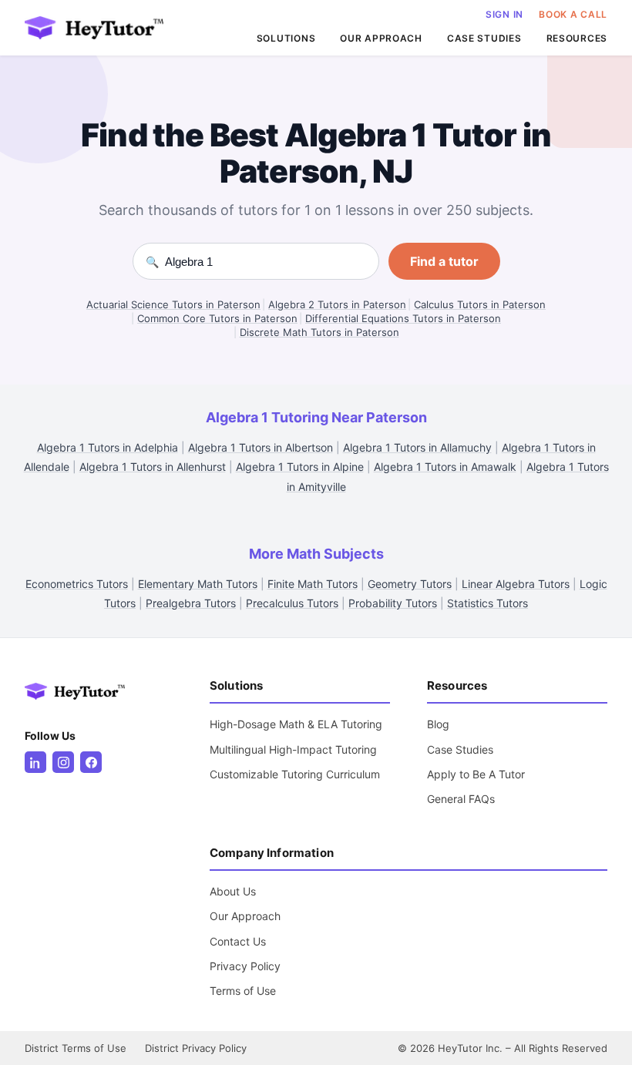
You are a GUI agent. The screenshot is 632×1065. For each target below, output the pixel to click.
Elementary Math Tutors (197, 583)
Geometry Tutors (410, 583)
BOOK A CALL (573, 14)
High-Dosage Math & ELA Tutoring (296, 724)
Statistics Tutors (487, 603)
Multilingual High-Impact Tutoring (293, 749)
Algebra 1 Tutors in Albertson (260, 447)
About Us (233, 891)
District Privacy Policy (196, 1048)
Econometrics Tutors (76, 583)
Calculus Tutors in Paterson (480, 304)
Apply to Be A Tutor (476, 774)
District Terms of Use (75, 1048)
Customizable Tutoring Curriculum (295, 774)
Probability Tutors (392, 603)
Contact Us (238, 941)
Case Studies (460, 749)
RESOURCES (576, 38)
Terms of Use (243, 990)
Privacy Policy (245, 966)
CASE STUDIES (484, 38)
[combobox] (265, 261)
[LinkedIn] (35, 762)
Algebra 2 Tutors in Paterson (337, 304)
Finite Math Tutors (312, 583)
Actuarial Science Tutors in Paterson (173, 304)
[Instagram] (63, 762)
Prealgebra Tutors (191, 603)
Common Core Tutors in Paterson (217, 318)
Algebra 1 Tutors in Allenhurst (152, 466)
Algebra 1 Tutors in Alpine (300, 466)
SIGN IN (504, 14)
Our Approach (245, 915)
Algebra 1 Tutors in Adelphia (107, 447)
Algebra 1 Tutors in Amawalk (445, 466)
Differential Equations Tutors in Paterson (403, 318)
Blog (438, 724)
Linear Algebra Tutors (516, 583)
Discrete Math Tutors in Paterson (319, 332)
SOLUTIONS (286, 38)
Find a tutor (444, 261)
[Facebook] (91, 762)
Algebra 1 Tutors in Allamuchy (417, 447)
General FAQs (461, 798)
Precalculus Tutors (292, 603)
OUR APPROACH (381, 38)
